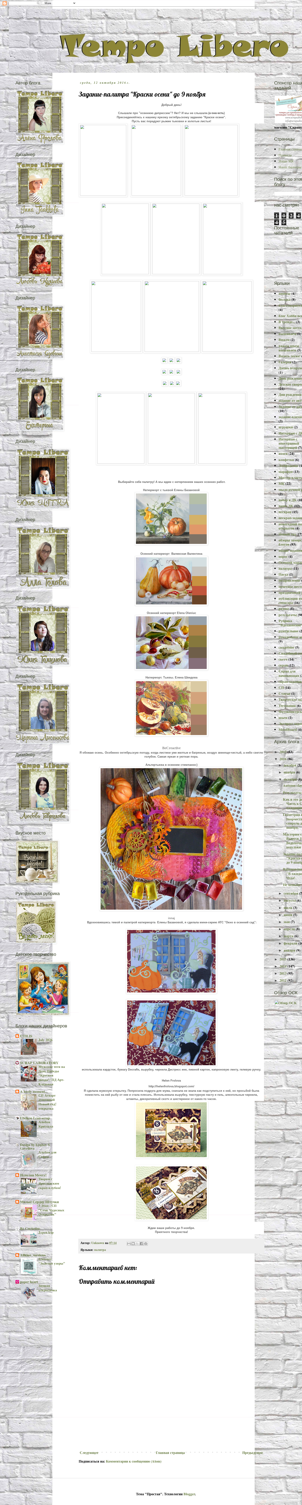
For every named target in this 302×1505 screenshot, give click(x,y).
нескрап (285, 511)
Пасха (283, 574)
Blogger (189, 1493)
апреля (290, 928)
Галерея (285, 361)
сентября (291, 893)
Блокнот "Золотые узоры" (51, 1261)
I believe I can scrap (35, 1117)
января (290, 950)
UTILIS (26, 1035)
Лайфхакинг (288, 465)
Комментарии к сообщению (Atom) (133, 1461)
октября (291, 779)
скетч (283, 659)
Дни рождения (290, 394)
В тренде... (287, 321)
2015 (283, 959)
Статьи (284, 693)
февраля (291, 943)
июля (288, 907)
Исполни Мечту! (33, 1174)
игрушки (286, 426)
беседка (285, 299)
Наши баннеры (290, 167)
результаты (288, 614)
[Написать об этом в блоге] (133, 1243)
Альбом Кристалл (45, 1124)
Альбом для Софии (47, 1154)
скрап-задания (290, 681)
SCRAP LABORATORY (39, 1062)
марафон (286, 471)
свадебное (286, 647)
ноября (290, 772)
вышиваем (287, 333)
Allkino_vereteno (33, 1254)
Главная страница (170, 1452)
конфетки (286, 459)
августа (290, 900)
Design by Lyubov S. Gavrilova (35, 1146)
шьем (283, 717)
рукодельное (288, 630)
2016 (283, 758)
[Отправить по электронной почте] (129, 1243)
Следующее (89, 1452)
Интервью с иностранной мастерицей (289, 443)
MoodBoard (288, 729)
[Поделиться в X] (137, 1243)
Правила (285, 155)
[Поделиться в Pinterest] (145, 1243)
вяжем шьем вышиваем (289, 347)
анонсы (285, 293)
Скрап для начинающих (289, 673)
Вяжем (284, 339)
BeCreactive (171, 748)
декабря (290, 765)
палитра (100, 1249)
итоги (283, 453)
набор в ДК (288, 499)
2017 (283, 751)
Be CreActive (30, 1228)
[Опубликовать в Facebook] (141, 1243)
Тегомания (287, 705)
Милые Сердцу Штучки (39, 1201)
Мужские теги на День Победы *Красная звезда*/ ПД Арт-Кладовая (51, 1075)
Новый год (287, 534)
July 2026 (45, 1039)
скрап (283, 665)
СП (281, 687)
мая (287, 921)
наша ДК (286, 505)
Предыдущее (252, 1452)
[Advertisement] (171, 1415)
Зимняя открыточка (47, 1287)
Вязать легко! (289, 355)
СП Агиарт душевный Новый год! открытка (47, 1102)
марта (289, 935)
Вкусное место (290, 327)
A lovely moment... (34, 1091)
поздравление (289, 580)
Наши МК (286, 161)
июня (288, 914)
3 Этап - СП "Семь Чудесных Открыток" (51, 1210)
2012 (283, 980)
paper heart (29, 1281)
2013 (283, 973)
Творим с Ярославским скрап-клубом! (49, 1183)
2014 (283, 966)
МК (282, 483)
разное (284, 608)
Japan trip (46, 1232)
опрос (283, 556)
